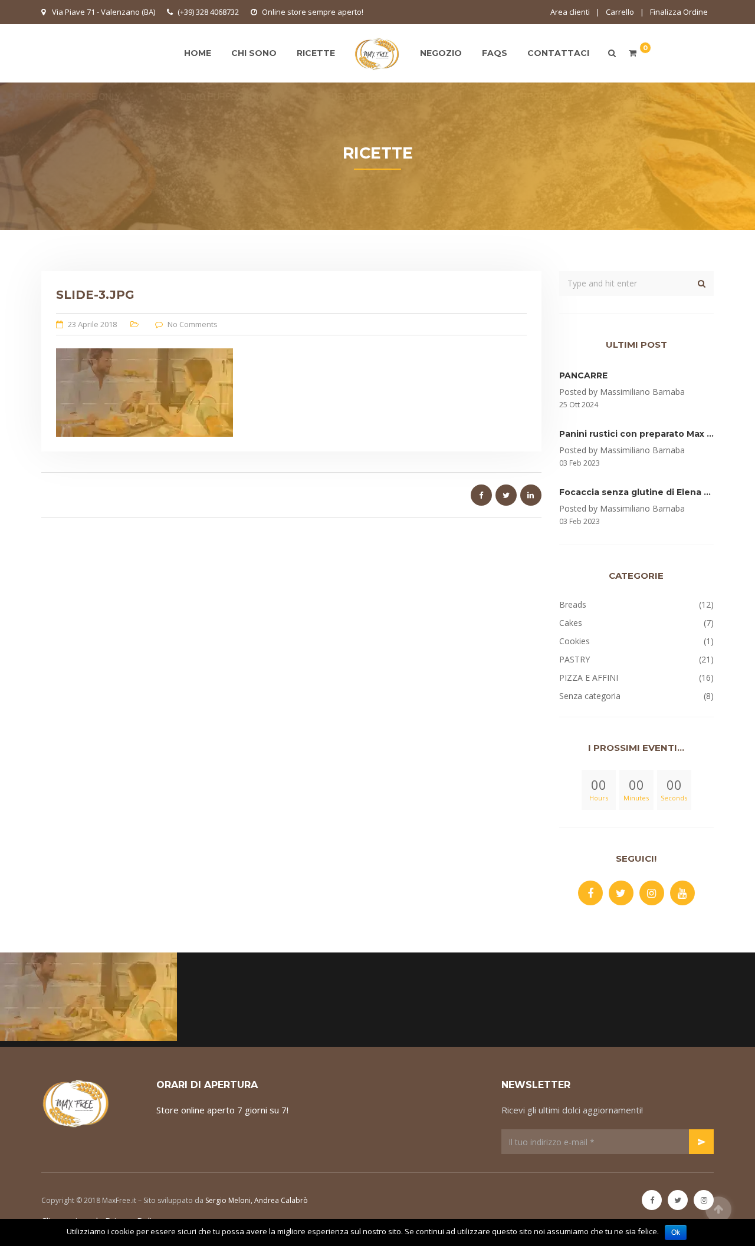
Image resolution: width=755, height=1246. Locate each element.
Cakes (570, 622)
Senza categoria (590, 695)
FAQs (494, 53)
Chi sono (254, 53)
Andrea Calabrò (281, 1200)
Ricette (316, 53)
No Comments (193, 324)
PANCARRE (583, 375)
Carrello (620, 11)
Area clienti (570, 11)
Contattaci (558, 53)
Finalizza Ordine (679, 11)
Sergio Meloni (228, 1200)
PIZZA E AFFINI (588, 677)
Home (197, 53)
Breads (572, 604)
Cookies (574, 641)
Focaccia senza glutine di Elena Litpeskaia (654, 492)
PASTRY (574, 659)
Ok (675, 1232)
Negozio (441, 53)
